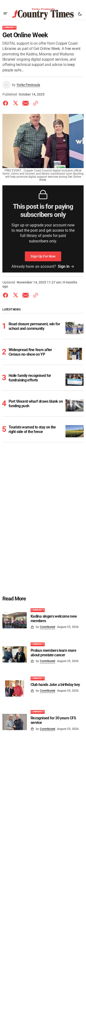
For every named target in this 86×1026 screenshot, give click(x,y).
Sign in (64, 266)
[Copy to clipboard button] (35, 103)
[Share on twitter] (16, 103)
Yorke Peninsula (28, 85)
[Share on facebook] (6, 103)
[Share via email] (26, 103)
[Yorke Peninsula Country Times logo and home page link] (43, 14)
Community (9, 27)
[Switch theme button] (80, 14)
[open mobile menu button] (5, 14)
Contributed (47, 627)
